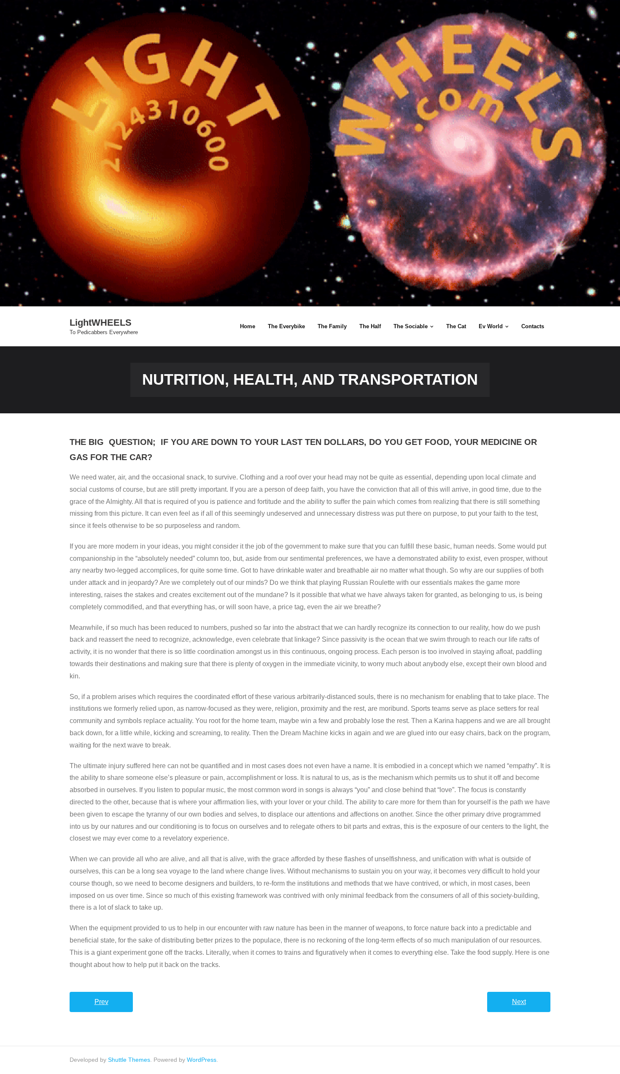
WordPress (201, 1059)
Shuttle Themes (129, 1059)
